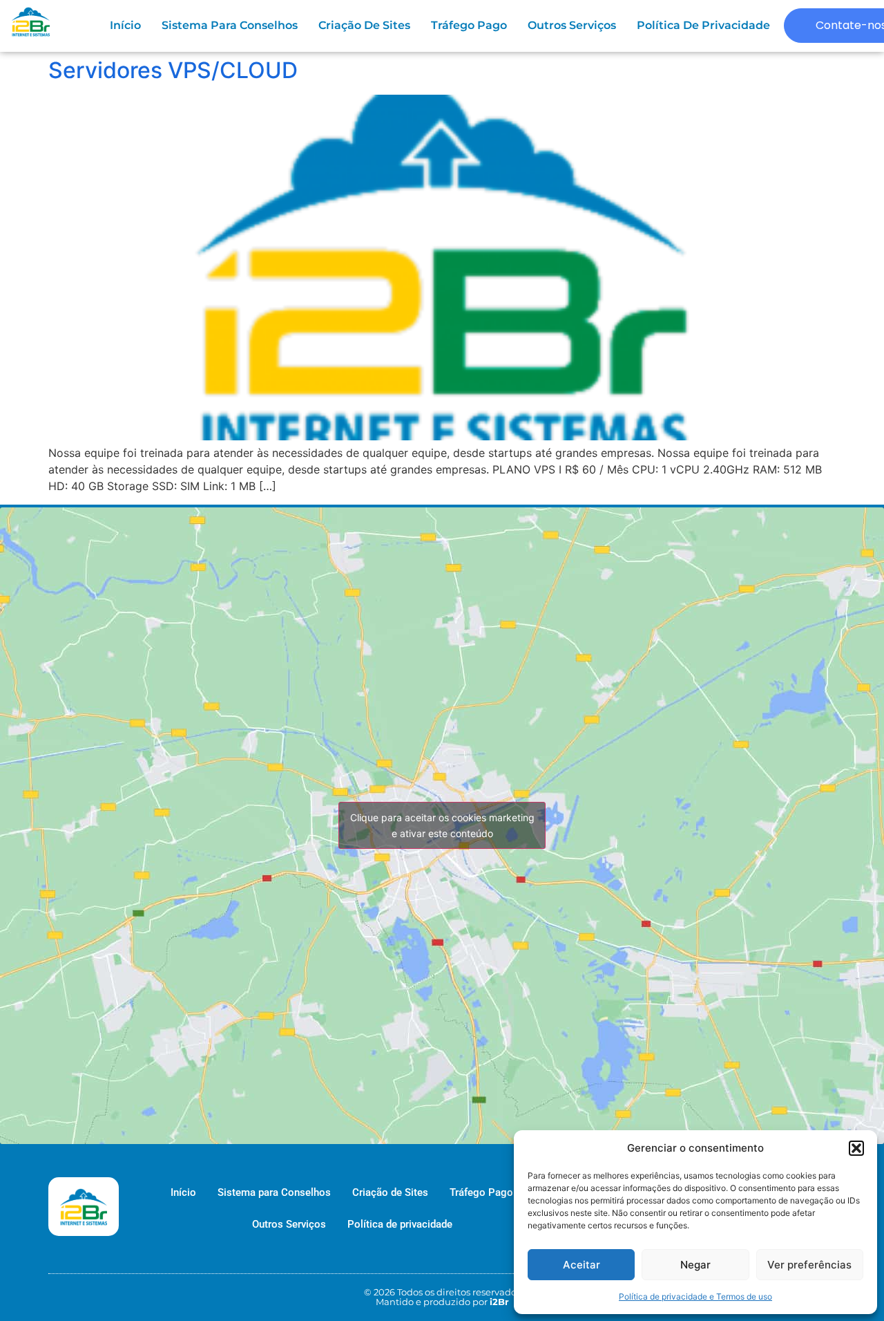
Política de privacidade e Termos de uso (695, 1296)
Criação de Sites (364, 25)
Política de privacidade (703, 25)
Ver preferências (809, 1264)
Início (125, 25)
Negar (695, 1264)
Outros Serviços (572, 25)
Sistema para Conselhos (230, 25)
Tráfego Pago (469, 25)
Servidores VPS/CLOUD (173, 70)
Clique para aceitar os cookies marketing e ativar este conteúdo (442, 825)
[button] (856, 1148)
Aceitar (581, 1264)
